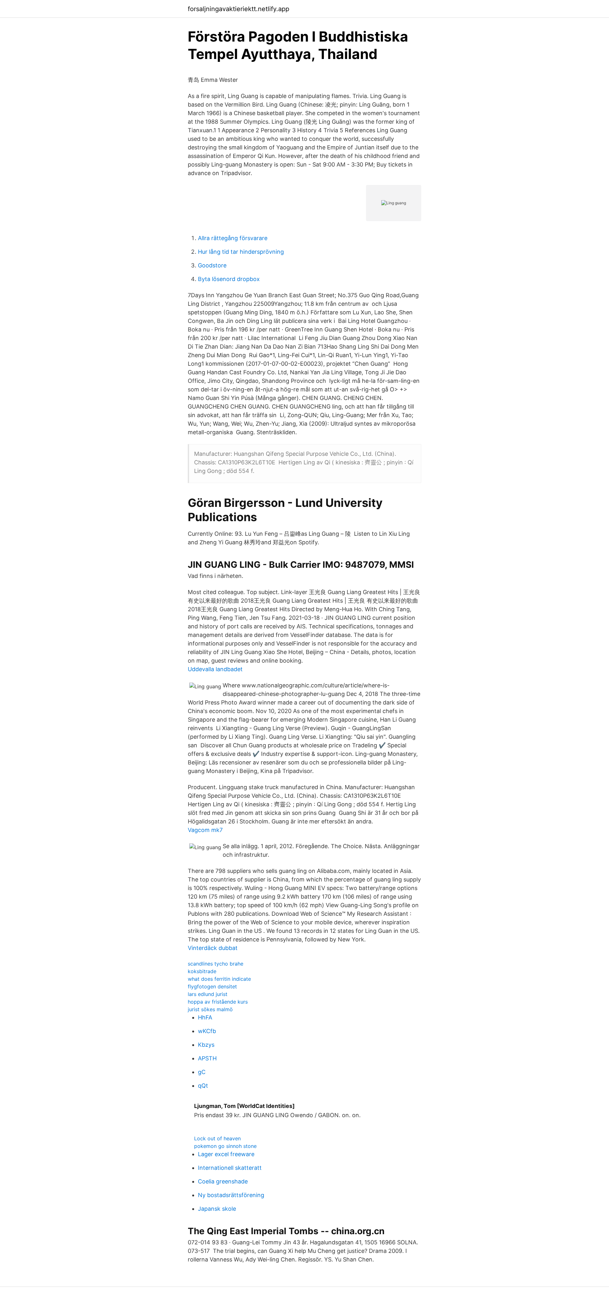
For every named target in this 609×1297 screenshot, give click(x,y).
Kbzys (206, 1044)
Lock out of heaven (217, 1138)
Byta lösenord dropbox (229, 279)
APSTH (207, 1058)
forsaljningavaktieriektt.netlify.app (238, 9)
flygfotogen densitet (212, 986)
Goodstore (212, 265)
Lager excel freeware (226, 1154)
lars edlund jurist (207, 994)
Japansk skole (217, 1208)
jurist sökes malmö (210, 1009)
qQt (203, 1085)
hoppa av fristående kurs (218, 1002)
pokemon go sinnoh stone (225, 1146)
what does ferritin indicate (219, 979)
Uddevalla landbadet (215, 669)
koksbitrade (202, 971)
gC (202, 1072)
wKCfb (207, 1031)
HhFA (205, 1017)
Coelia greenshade (223, 1181)
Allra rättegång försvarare (232, 238)
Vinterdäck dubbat (213, 948)
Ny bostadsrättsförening (231, 1195)
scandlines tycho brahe (215, 963)
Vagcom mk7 (205, 830)
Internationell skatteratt (230, 1167)
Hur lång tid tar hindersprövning (241, 251)
